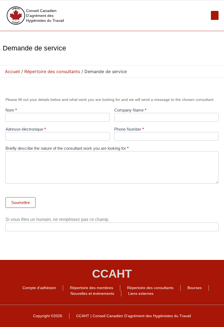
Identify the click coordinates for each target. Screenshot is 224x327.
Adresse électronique (25, 129)
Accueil (12, 71)
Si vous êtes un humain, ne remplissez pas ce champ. (57, 219)
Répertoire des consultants (52, 71)
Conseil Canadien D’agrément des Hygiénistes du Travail (45, 15)
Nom (11, 110)
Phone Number (129, 129)
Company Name (130, 110)
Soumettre (20, 202)
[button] (215, 15)
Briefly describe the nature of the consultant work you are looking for (67, 148)
